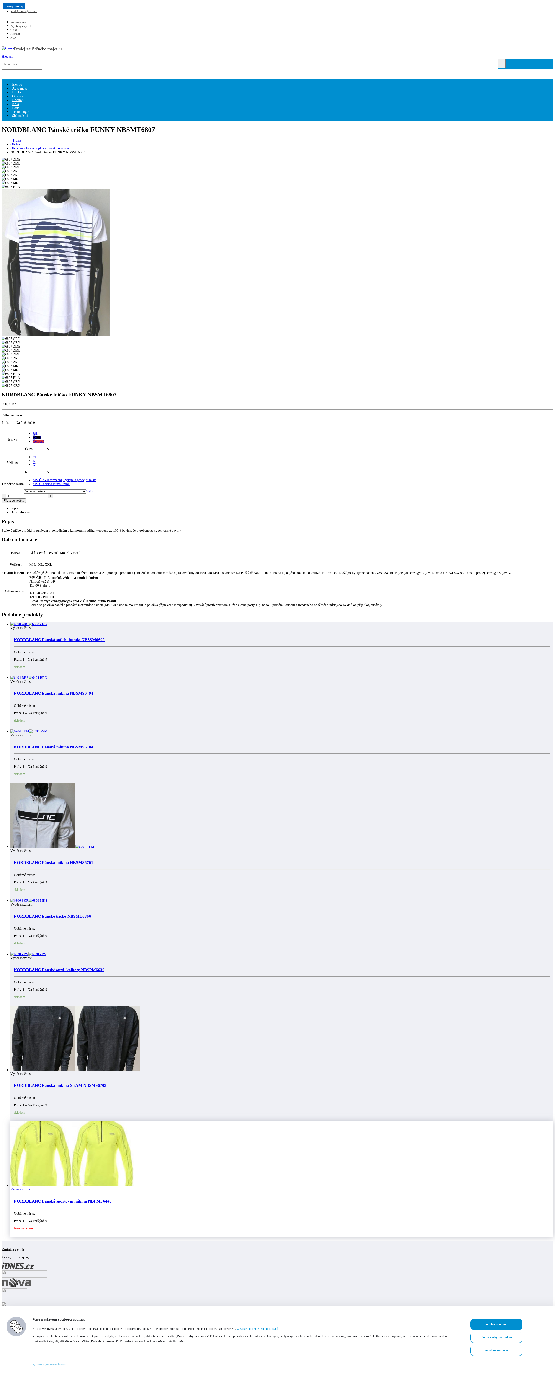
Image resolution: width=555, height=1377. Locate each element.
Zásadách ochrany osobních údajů (257, 1328)
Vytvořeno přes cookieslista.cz (49, 1364)
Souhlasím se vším (496, 1324)
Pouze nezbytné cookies (496, 1337)
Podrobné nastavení (496, 1350)
